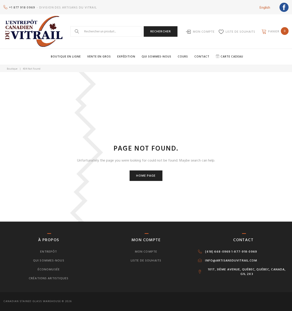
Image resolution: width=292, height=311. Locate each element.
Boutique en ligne (66, 56)
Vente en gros (99, 56)
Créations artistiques (49, 278)
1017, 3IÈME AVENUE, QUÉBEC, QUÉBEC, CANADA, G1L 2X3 (247, 271)
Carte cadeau (232, 56)
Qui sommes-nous (156, 56)
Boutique (12, 69)
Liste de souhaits (240, 31)
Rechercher (160, 31)
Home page (146, 175)
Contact (201, 56)
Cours (183, 56)
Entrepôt (48, 251)
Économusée (49, 269)
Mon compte (204, 31)
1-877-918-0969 (244, 251)
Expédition (126, 56)
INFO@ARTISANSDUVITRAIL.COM (231, 260)
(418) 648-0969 (217, 251)
